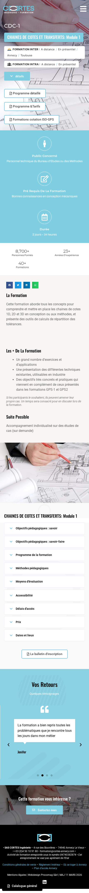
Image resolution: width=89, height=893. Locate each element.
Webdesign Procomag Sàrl (43, 874)
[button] (9, 285)
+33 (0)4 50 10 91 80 (26, 851)
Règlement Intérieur (49, 864)
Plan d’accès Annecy (45, 868)
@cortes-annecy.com (63, 851)
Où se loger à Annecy (75, 864)
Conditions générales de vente (19, 864)
